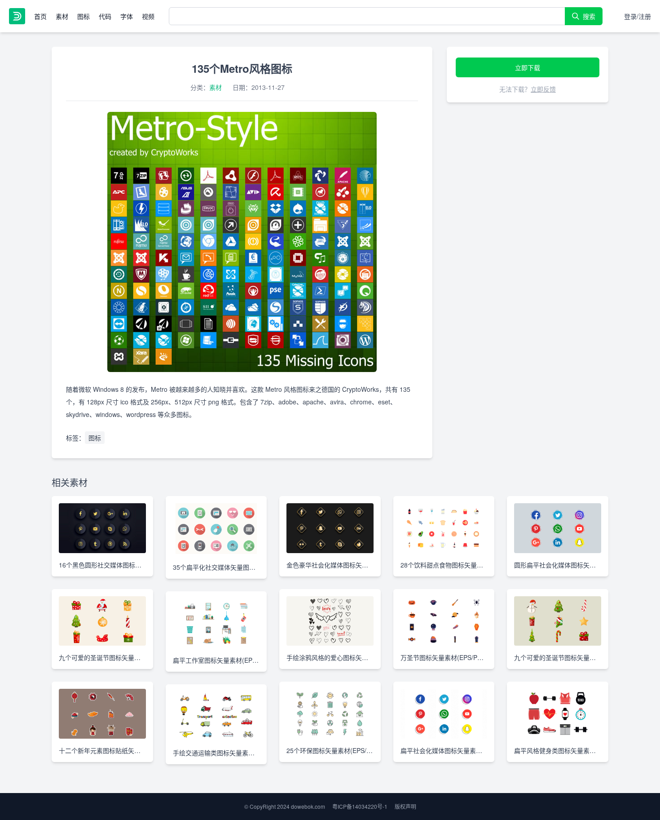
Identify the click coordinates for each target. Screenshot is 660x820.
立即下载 (527, 67)
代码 (105, 16)
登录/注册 (637, 16)
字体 (126, 16)
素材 (62, 16)
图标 (83, 16)
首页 (40, 16)
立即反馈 (543, 88)
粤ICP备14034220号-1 (359, 806)
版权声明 (405, 806)
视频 (148, 16)
